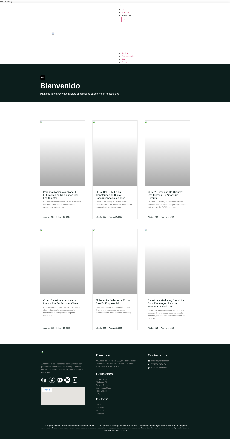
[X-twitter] (67, 380)
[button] (42, 77)
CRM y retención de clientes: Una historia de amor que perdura (165, 195)
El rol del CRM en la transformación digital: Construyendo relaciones (110, 195)
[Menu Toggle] (119, 5)
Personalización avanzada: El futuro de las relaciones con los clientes (60, 195)
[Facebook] (52, 380)
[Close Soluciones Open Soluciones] (123, 19)
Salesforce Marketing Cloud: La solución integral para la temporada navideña (166, 303)
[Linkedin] (44, 380)
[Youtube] (75, 380)
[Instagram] (60, 380)
